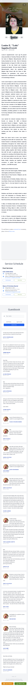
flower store (12, 231)
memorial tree (17, 229)
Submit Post (14, 324)
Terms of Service (18, 680)
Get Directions (8, 280)
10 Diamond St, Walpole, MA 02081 (13, 292)
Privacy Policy (10, 680)
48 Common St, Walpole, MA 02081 (12, 277)
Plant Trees (20, 280)
